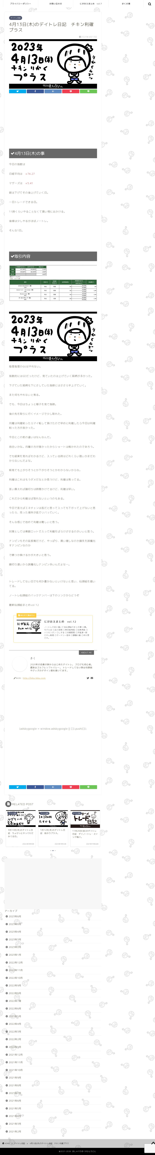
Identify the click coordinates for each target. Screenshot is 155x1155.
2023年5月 (15, 924)
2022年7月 (15, 1001)
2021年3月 (15, 1123)
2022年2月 (15, 1039)
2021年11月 (16, 1062)
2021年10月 (16, 1070)
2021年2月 (15, 1131)
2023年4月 (15, 931)
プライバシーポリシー (20, 3)
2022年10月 (16, 978)
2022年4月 (15, 1024)
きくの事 (126, 3)
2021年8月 (15, 1085)
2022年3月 (15, 1031)
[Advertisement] (53, 121)
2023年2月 (15, 947)
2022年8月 (15, 993)
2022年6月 (15, 1008)
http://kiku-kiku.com (34, 678)
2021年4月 (15, 1116)
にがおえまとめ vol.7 (91, 3)
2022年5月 (15, 1016)
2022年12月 (16, 962)
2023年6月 (15, 916)
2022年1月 (15, 1047)
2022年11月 (16, 970)
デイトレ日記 (16, 18)
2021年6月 (15, 1100)
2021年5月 (15, 1108)
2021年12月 (16, 1054)
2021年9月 (15, 1077)
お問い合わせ (55, 3)
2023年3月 (15, 939)
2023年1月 (15, 954)
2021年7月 (15, 1093)
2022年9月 (15, 985)
